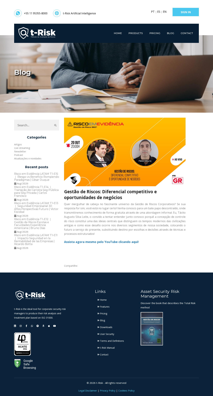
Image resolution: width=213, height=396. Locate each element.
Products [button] (135, 33)
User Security (106, 334)
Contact (187, 33)
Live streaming (22, 148)
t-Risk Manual (107, 347)
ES (158, 11)
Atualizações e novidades (27, 158)
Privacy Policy (107, 390)
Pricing (154, 33)
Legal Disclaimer (87, 390)
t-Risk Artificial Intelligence (79, 13)
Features (104, 306)
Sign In (186, 12)
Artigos (18, 144)
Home (118, 33)
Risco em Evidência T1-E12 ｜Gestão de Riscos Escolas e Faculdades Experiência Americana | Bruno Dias (33, 224)
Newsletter (20, 151)
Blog (170, 33)
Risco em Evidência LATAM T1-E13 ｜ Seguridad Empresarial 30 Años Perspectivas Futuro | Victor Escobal (36, 208)
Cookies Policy (126, 390)
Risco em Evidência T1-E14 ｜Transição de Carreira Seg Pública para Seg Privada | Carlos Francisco (36, 191)
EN (165, 11)
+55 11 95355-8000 (35, 13)
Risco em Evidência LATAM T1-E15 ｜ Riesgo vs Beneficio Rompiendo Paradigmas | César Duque (36, 176)
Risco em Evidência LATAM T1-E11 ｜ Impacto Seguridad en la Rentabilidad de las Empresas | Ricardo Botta (36, 240)
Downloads (105, 327)
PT (153, 11)
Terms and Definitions (111, 340)
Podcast (18, 155)
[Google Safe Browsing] (17, 364)
